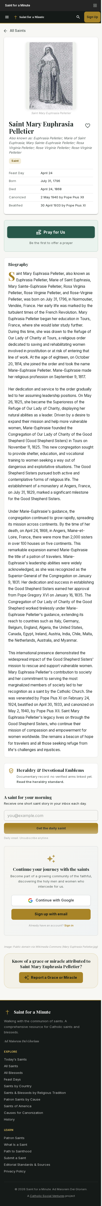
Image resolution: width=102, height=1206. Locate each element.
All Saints (18, 31)
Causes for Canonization (23, 1113)
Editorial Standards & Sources (27, 1164)
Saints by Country (17, 1086)
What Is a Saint (15, 1144)
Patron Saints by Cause (22, 1099)
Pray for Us (54, 232)
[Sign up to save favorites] (87, 125)
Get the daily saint (51, 828)
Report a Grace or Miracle (54, 977)
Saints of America (17, 1106)
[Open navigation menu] (6, 17)
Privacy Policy (15, 1171)
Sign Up (92, 17)
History (9, 1119)
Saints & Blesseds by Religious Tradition (35, 1093)
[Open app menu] (95, 5)
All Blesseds (13, 1073)
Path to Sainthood (17, 1151)
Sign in (69, 925)
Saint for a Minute (17, 5)
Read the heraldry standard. (40, 782)
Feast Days (12, 1079)
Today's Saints (15, 1059)
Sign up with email (51, 914)
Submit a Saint (15, 1158)
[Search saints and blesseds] (78, 17)
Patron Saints (14, 1138)
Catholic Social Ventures (47, 1196)
